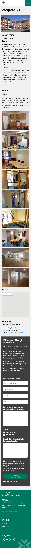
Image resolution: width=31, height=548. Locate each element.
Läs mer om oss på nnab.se (9, 511)
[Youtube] (10, 539)
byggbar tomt (10, 435)
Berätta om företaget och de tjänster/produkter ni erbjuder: (14, 408)
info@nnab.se (6, 526)
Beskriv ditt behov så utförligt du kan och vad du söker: (14, 440)
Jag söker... (7, 429)
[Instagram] (7, 539)
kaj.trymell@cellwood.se (14, 332)
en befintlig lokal (11, 432)
